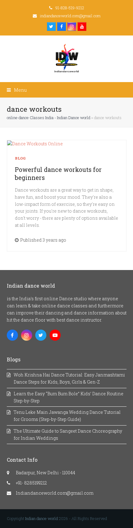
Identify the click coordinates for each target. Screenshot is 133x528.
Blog (20, 158)
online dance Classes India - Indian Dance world (48, 117)
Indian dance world (41, 518)
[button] (17, 90)
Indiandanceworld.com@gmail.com (54, 493)
